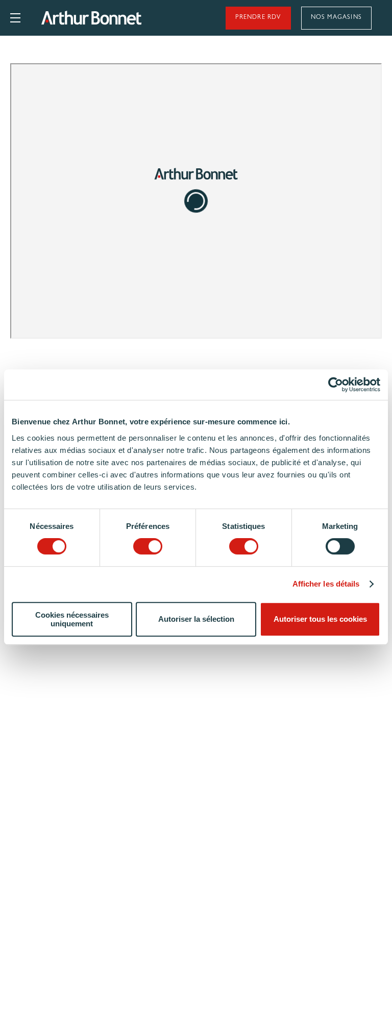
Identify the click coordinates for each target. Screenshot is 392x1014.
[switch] (147, 546)
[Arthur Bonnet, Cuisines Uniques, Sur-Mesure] (118, 18)
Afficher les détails (326, 583)
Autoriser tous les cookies (320, 619)
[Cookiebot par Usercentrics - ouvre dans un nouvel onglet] (335, 384)
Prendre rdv (258, 18)
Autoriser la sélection (196, 619)
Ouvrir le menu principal (15, 18)
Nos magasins (336, 18)
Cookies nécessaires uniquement (72, 619)
